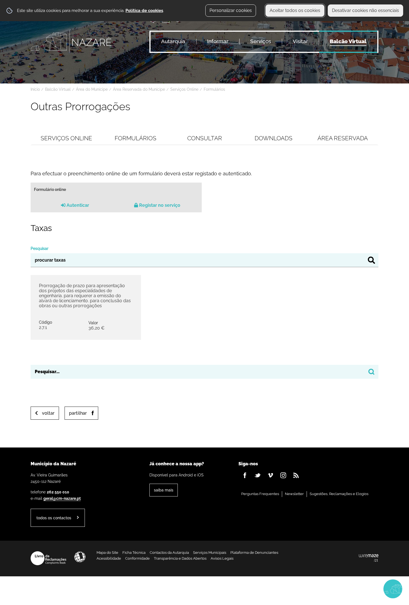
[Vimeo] (270, 475)
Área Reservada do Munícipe (139, 89)
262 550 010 (58, 492)
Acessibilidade (79, 556)
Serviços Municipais (209, 552)
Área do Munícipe (92, 89)
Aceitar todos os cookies (295, 10)
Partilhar (78, 413)
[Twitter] (257, 475)
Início (35, 89)
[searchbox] (204, 372)
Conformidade (137, 558)
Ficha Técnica (134, 552)
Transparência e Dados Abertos (180, 558)
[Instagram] (283, 475)
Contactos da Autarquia (169, 552)
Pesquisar (39, 248)
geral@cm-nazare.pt (62, 498)
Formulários (214, 89)
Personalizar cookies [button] (231, 10)
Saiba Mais (163, 490)
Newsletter (294, 494)
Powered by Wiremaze (368, 558)
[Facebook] (244, 475)
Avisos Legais (222, 558)
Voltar (48, 413)
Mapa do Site (107, 552)
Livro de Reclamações (48, 558)
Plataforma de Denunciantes (254, 552)
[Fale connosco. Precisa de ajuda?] (344, 588)
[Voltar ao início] (71, 41)
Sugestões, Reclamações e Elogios (339, 494)
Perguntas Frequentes (260, 494)
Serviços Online (184, 89)
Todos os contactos (53, 517)
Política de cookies (144, 10)
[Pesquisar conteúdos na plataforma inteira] (371, 372)
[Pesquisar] (371, 260)
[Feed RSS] (296, 475)
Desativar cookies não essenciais (365, 10)
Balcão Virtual (58, 89)
